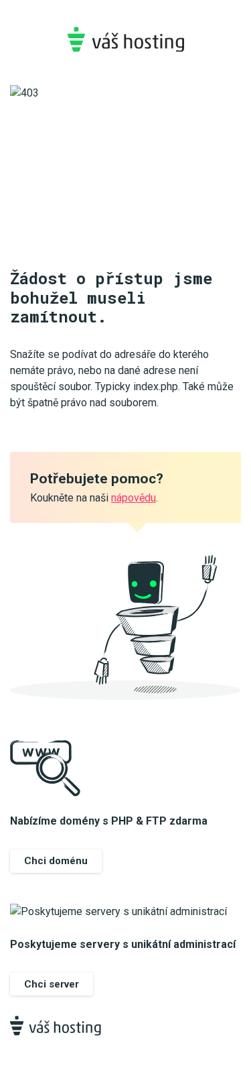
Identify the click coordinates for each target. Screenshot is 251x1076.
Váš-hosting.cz (125, 39)
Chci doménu (56, 861)
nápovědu (133, 497)
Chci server (51, 984)
